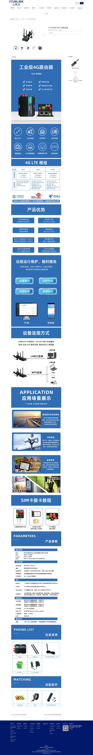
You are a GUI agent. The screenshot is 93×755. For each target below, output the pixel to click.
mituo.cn (54, 750)
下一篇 (52, 714)
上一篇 (18, 714)
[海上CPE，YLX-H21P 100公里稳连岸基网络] (75, 75)
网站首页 (13, 8)
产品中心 (22, 19)
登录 (77, 3)
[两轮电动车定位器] (75, 62)
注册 (82, 3)
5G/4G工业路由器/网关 (31, 19)
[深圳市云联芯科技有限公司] (16, 3)
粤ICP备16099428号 (46, 753)
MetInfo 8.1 (44, 750)
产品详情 (14, 57)
